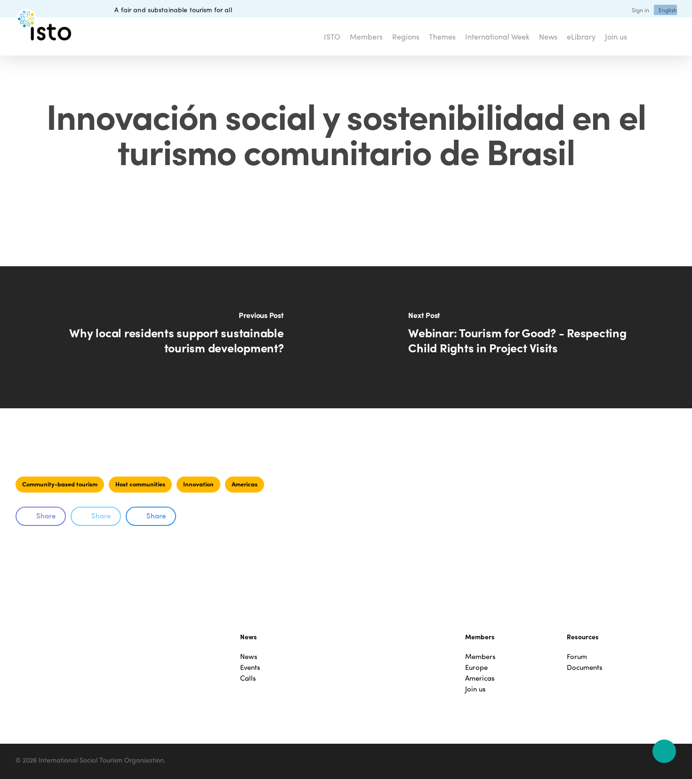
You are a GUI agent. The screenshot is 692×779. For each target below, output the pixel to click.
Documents (585, 667)
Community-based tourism (59, 483)
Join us (475, 688)
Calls (248, 678)
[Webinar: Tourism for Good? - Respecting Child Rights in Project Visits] (519, 337)
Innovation (198, 483)
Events (250, 667)
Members (480, 656)
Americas (244, 483)
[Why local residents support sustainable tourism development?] (173, 337)
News (248, 656)
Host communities (140, 483)
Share (46, 515)
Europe (476, 667)
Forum (577, 656)
